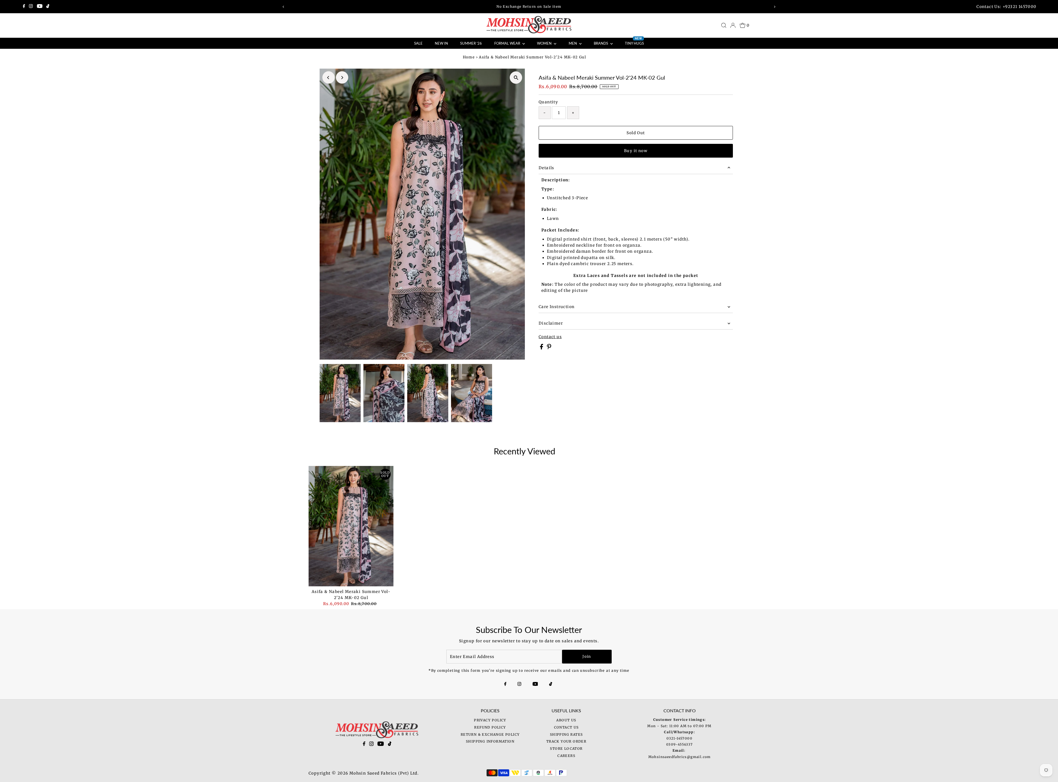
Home (469, 57)
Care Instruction (556, 306)
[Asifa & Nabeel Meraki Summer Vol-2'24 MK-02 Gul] (351, 526)
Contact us (550, 337)
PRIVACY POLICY (490, 720)
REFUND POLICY (490, 727)
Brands (601, 43)
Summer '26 (471, 43)
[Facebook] (23, 6)
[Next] (774, 7)
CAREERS (566, 756)
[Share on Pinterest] (549, 348)
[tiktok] (390, 744)
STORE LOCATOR (566, 748)
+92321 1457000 (1020, 6)
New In (441, 43)
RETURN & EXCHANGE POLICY (490, 734)
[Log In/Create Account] (732, 25)
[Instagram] (31, 6)
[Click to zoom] (516, 77)
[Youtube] (40, 6)
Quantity (548, 101)
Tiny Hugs (634, 41)
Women (544, 43)
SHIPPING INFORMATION (490, 741)
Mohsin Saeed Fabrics (373, 773)
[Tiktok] (48, 6)
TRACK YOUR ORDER (566, 741)
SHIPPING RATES (566, 734)
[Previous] (283, 7)
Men (573, 43)
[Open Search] (723, 25)
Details (546, 167)
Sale (418, 43)
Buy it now (635, 150)
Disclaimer (551, 323)
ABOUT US (566, 720)
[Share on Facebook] (542, 348)
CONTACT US (566, 727)
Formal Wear (507, 43)
